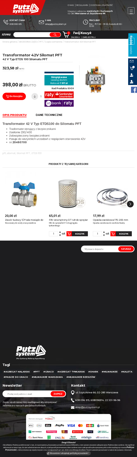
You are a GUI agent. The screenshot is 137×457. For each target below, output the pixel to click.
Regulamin (82, 5)
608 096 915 (16, 24)
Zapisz (57, 393)
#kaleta (126, 371)
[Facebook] (134, 90)
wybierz (130, 45)
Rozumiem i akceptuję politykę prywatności (68, 453)
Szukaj (126, 248)
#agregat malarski (17, 371)
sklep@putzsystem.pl (55, 24)
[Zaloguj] (132, 75)
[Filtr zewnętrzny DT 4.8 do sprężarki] (68, 190)
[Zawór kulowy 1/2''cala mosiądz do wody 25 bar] (24, 190)
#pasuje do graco (16, 377)
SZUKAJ (6, 34)
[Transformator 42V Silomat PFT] (96, 74)
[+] (60, 232)
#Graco (48, 371)
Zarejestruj (88, 37)
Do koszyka (15, 96)
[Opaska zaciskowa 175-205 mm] (112, 190)
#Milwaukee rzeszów (80, 377)
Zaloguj (75, 37)
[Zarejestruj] (132, 81)
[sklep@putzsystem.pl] (132, 61)
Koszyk (80, 233)
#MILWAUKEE (110, 371)
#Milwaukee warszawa (47, 377)
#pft (36, 371)
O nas (70, 5)
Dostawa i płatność (101, 5)
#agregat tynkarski (71, 371)
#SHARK (93, 371)
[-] (34, 96)
